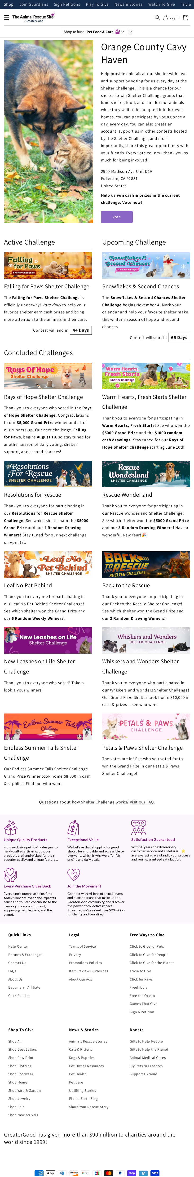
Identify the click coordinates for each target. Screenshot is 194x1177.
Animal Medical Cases (148, 1057)
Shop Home (17, 1082)
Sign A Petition (142, 1011)
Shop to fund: (89, 31)
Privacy (75, 954)
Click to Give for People (149, 954)
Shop (9, 4)
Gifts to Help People (146, 1041)
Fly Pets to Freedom (146, 1065)
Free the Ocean (142, 995)
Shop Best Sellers (22, 1049)
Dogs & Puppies (82, 1057)
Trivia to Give (140, 970)
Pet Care (76, 1082)
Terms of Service (82, 946)
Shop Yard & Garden (24, 1090)
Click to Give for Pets (147, 946)
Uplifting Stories (82, 1090)
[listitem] (48, 293)
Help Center (18, 946)
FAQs (12, 970)
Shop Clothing (20, 1065)
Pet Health (78, 1073)
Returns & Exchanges (25, 954)
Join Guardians (33, 4)
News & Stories (128, 4)
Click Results (19, 995)
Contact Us (17, 962)
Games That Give (143, 1003)
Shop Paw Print (20, 1057)
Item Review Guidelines (88, 970)
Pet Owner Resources (86, 1065)
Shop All (15, 1041)
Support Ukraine (143, 1073)
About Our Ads (80, 979)
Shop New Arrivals (23, 1114)
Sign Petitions (67, 4)
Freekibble (139, 987)
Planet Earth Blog (83, 1098)
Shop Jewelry (19, 1098)
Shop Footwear (20, 1073)
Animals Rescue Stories (88, 1041)
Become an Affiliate (24, 987)
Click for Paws (141, 979)
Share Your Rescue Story (89, 1106)
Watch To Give (161, 4)
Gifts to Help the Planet (149, 1049)
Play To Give (97, 4)
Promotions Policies (85, 962)
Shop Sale (16, 1106)
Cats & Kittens (80, 1049)
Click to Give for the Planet (152, 962)
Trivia (186, 4)
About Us (15, 979)
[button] (6, 17)
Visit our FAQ (142, 802)
